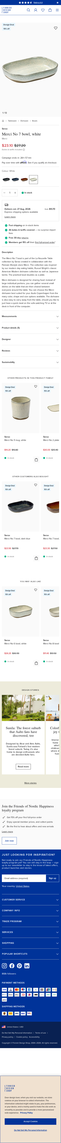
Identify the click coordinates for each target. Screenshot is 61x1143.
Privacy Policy (26, 1113)
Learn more (7, 831)
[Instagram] (4, 965)
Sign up (52, 878)
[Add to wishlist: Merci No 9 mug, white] (36, 386)
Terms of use (40, 1033)
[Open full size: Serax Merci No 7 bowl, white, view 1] (30, 70)
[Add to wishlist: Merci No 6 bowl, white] (36, 590)
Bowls (34, 121)
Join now (9, 840)
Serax (5, 128)
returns (24, 237)
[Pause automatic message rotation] (57, 2)
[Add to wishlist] (55, 28)
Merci (4, 138)
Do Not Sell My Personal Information (17, 1033)
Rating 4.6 (38, 2)
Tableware (12, 121)
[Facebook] (11, 965)
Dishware (24, 121)
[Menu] (57, 10)
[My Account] (36, 10)
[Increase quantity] (15, 192)
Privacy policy (7, 1037)
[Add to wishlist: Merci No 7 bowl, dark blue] (36, 485)
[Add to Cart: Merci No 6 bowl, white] (36, 663)
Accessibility (34, 1037)
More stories (30, 783)
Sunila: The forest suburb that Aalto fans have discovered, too (23, 732)
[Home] (3, 121)
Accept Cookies (31, 1121)
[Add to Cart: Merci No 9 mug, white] (36, 460)
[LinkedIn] (26, 965)
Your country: (8, 886)
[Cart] (50, 10)
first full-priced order (45, 242)
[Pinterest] (19, 965)
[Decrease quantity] (4, 192)
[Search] (28, 10)
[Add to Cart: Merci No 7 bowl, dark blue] (36, 558)
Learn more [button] (10, 217)
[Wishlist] (43, 10)
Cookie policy (22, 1037)
